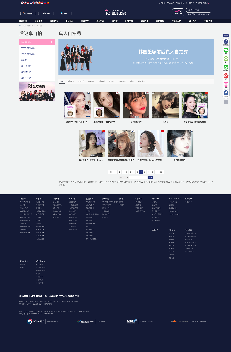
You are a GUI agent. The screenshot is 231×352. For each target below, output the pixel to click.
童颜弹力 (85, 20)
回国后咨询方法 (189, 252)
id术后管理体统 (178, 12)
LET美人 (192, 20)
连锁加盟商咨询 (39, 296)
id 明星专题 (26, 77)
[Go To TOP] (226, 102)
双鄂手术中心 (40, 202)
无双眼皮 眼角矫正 (157, 214)
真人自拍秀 (26, 41)
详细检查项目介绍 (190, 242)
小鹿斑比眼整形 (74, 205)
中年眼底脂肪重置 (91, 239)
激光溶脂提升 (90, 208)
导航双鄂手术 (40, 205)
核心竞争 (171, 245)
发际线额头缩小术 (25, 220)
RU (45, 2)
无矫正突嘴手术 (40, 227)
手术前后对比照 (28, 47)
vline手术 (22, 205)
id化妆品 (160, 20)
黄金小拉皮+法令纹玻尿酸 (195, 121)
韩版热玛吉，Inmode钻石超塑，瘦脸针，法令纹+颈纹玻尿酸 (164, 160)
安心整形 (188, 230)
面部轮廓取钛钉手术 (26, 227)
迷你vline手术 (24, 208)
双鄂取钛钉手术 (40, 239)
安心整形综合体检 (190, 236)
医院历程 (171, 239)
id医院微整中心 (28, 13)
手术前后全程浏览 (190, 233)
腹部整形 (138, 205)
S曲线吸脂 (138, 202)
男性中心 (154, 202)
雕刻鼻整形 (56, 208)
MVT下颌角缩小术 (25, 202)
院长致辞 (171, 236)
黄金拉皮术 (89, 220)
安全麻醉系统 (189, 249)
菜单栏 (209, 20)
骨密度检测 (188, 239)
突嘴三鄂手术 (40, 233)
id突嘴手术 (39, 223)
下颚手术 (39, 217)
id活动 (21, 268)
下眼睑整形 (89, 236)
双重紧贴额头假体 (25, 217)
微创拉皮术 (89, 217)
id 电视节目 (26, 65)
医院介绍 (172, 230)
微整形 (115, 20)
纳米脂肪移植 (90, 205)
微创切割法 (72, 211)
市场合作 (23, 296)
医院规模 (171, 233)
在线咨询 (22, 264)
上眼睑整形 (89, 233)
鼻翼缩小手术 (57, 214)
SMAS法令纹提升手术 (92, 214)
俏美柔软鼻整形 (57, 205)
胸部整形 (100, 20)
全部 (61, 81)
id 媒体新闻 (26, 71)
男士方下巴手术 (156, 208)
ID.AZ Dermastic (174, 211)
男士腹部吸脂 (156, 220)
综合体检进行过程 (190, 245)
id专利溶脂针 (180, 160)
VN (39, 2)
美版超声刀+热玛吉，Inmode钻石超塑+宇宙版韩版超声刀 (103, 160)
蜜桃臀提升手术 (140, 211)
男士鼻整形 (155, 217)
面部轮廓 (23, 20)
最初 (111, 172)
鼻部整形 (54, 20)
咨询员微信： (198, 14)
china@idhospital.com (52, 301)
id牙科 (63, 13)
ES (48, 2)
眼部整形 (69, 20)
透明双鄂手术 (40, 214)
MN (33, 2)
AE (36, 2)
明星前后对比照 (28, 53)
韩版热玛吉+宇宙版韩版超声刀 (121, 160)
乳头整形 (105, 217)
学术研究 (171, 255)
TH (31, 2)
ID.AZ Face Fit (173, 208)
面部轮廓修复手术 (25, 233)
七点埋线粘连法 (74, 208)
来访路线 (171, 252)
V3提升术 (88, 211)
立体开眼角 (72, 227)
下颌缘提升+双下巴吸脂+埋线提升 (78, 121)
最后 (161, 172)
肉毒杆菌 (121, 205)
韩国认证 (171, 258)
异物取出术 (176, 20)
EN (25, 2)
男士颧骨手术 (156, 211)
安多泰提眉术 (90, 230)
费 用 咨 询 (194, 10)
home (20, 25)
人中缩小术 (23, 223)
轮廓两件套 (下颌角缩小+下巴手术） (109, 121)
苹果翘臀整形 (139, 208)
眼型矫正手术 (73, 217)
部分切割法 (72, 214)
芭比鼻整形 (56, 202)
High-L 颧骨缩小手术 (26, 214)
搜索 (150, 177)
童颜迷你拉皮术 (90, 223)
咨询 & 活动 (24, 261)
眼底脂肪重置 (73, 230)
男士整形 (145, 20)
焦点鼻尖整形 (57, 211)
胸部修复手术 (106, 214)
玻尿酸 (121, 202)
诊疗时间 (171, 249)
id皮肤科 (46, 13)
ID (42, 2)
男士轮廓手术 (24, 230)
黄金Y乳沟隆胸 (106, 205)
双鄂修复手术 (40, 236)
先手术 (38, 220)
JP (28, 2)
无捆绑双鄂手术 (40, 211)
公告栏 (24, 59)
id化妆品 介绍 (173, 202)
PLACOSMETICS (175, 198)
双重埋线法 (72, 202)
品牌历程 (171, 205)
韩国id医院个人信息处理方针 (64, 296)
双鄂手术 (38, 20)
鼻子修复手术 (57, 217)
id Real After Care (174, 214)
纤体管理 (129, 20)
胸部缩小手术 (106, 208)
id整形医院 (115, 12)
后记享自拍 (40, 261)
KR (22, 2)
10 (152, 172)
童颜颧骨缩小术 (24, 211)
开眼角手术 (72, 223)
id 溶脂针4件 (136, 121)
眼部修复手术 (73, 220)
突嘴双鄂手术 (40, 230)
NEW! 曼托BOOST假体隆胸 (110, 202)
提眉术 (88, 227)
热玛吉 (165, 121)
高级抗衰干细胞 (90, 202)
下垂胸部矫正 (106, 211)
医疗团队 (171, 242)
